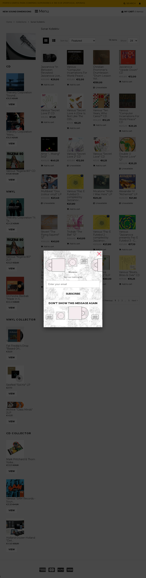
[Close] (99, 254)
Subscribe (73, 293)
